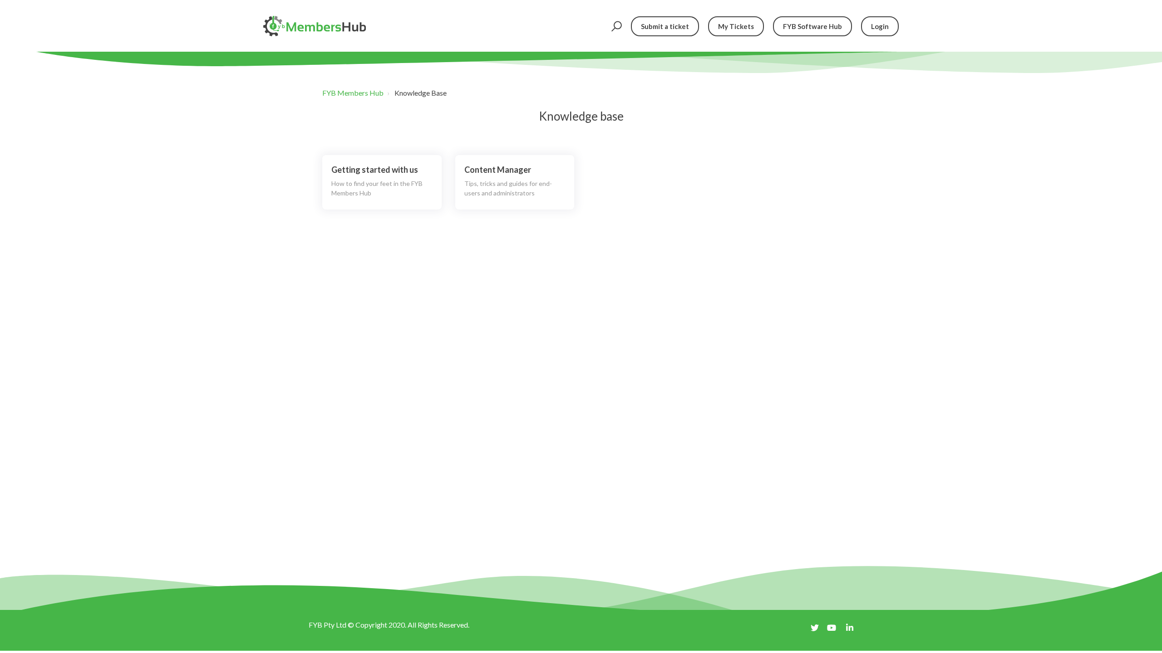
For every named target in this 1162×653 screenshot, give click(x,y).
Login (880, 26)
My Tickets (736, 26)
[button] (615, 26)
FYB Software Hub (812, 26)
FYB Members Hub (353, 92)
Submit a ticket (665, 26)
